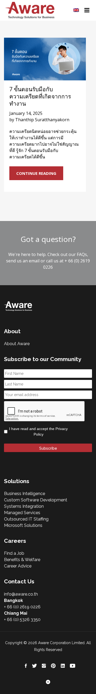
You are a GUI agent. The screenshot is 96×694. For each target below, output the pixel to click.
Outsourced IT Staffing (26, 519)
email (34, 261)
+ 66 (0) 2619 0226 (22, 606)
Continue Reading (36, 173)
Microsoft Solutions (23, 525)
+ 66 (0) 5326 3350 (22, 619)
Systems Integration (24, 506)
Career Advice (17, 566)
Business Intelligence (24, 493)
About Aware (17, 343)
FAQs (82, 254)
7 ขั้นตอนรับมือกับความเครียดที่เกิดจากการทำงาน (40, 96)
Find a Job (14, 553)
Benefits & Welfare (22, 559)
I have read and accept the (38, 431)
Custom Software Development (35, 499)
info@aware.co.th (21, 594)
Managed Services (22, 512)
